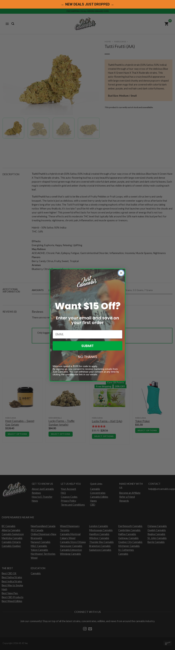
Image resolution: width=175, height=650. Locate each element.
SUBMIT (87, 345)
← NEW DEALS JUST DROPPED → (87, 4)
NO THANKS (87, 356)
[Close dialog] (121, 273)
